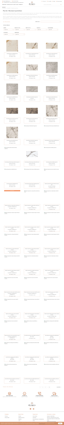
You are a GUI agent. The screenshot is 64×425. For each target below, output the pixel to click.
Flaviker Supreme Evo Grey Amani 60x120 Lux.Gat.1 (12, 335)
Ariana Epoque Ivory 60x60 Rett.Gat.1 (12, 53)
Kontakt (54, 1)
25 (49, 387)
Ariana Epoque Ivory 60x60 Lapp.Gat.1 (12, 75)
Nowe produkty (7, 417)
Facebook (30, 408)
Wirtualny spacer (59, 1)
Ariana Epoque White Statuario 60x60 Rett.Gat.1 (52, 140)
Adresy (34, 420)
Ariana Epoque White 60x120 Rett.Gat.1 (32, 75)
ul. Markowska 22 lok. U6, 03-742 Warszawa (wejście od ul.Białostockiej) (13, 2)
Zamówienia (34, 417)
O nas (19, 420)
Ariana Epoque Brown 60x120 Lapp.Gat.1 (12, 118)
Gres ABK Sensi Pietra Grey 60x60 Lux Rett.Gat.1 (52, 378)
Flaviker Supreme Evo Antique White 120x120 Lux (12, 205)
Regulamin (20, 419)
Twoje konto (35, 414)
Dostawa (19, 416)
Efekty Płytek (15, 4)
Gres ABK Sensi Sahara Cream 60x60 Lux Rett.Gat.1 (32, 335)
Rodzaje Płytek (10, 4)
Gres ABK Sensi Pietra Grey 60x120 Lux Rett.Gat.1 (12, 378)
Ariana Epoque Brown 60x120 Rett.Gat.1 (32, 118)
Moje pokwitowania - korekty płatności (38, 419)
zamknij (60, 423)
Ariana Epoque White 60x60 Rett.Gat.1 (12, 140)
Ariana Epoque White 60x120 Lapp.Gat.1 (32, 140)
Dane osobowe (35, 416)
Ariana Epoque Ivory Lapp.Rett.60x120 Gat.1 (32, 53)
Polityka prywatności (21, 417)
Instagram (33, 408)
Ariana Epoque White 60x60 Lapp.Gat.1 (52, 118)
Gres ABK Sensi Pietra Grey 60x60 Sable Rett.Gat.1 (32, 378)
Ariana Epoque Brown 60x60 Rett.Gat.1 (12, 183)
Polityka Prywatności (42, 423)
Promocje (21, 4)
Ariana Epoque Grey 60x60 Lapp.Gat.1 (51, 75)
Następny (59, 387)
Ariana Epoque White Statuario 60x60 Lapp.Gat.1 (32, 183)
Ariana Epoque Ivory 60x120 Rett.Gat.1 (51, 53)
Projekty (4, 7)
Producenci (4, 4)
